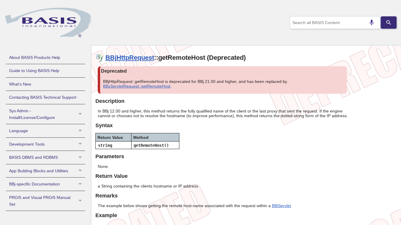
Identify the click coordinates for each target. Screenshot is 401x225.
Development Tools (27, 144)
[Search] (388, 22)
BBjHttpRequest (129, 57)
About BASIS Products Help (34, 57)
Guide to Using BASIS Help (34, 70)
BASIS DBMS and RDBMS (33, 157)
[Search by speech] (372, 23)
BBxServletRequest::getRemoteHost (136, 86)
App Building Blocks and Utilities (38, 170)
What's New (20, 84)
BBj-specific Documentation (34, 184)
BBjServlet (281, 205)
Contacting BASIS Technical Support (42, 97)
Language (18, 130)
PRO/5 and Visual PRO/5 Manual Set (39, 201)
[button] (81, 114)
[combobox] (335, 22)
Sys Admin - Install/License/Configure (32, 114)
